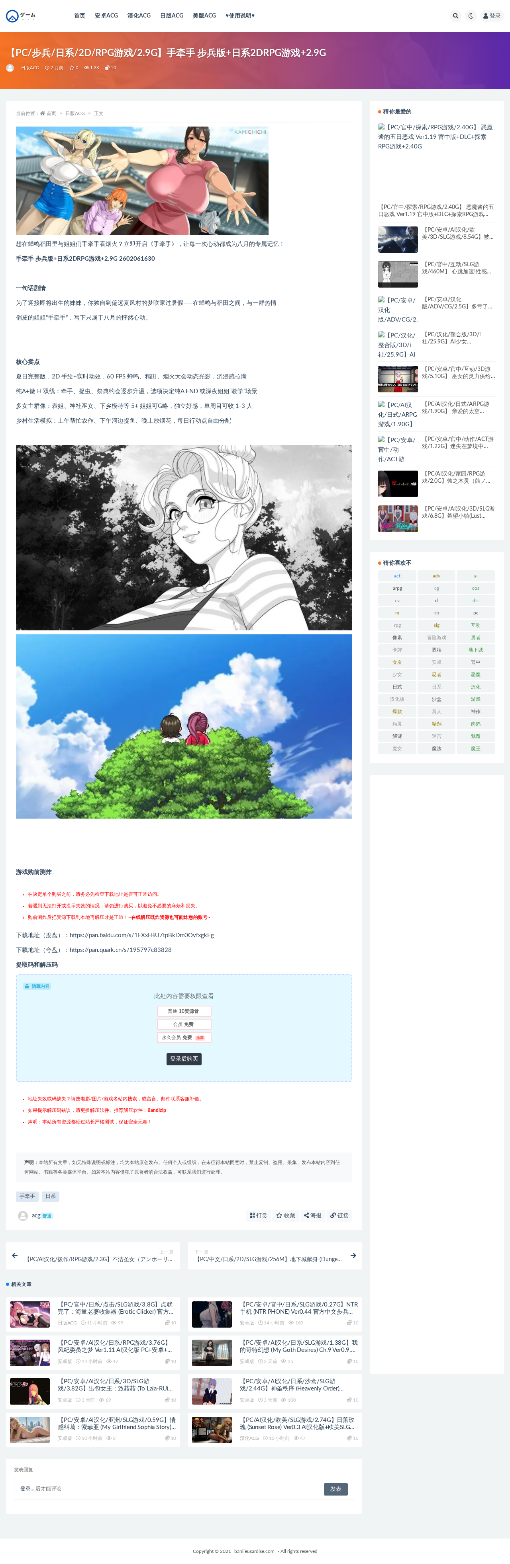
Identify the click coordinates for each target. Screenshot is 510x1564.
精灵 (397, 724)
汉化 (476, 686)
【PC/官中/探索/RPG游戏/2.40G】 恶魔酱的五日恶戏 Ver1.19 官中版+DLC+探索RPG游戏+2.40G (436, 214)
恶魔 (476, 674)
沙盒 (436, 699)
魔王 (476, 748)
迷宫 (436, 736)
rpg (397, 625)
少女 (397, 674)
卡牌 (397, 649)
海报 (315, 1216)
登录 (495, 16)
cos (475, 588)
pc (476, 612)
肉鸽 (476, 724)
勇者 (476, 637)
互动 (476, 625)
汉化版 (397, 699)
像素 (397, 637)
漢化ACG (139, 16)
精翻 (436, 724)
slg (436, 625)
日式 (397, 686)
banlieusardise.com (254, 1551)
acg (41, 1216)
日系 (50, 1196)
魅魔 (476, 736)
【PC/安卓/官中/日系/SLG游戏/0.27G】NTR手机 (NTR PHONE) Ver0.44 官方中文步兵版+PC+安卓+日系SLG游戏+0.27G (298, 1312)
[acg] (10, 68)
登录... (27, 1489)
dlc (476, 600)
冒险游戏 (436, 637)
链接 (342, 1216)
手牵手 (27, 1196)
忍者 (436, 674)
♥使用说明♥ (240, 16)
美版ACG (204, 16)
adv (436, 575)
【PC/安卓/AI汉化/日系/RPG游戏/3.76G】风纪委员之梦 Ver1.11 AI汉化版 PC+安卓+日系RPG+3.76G (115, 1350)
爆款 (397, 711)
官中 (476, 662)
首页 (79, 16)
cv (397, 600)
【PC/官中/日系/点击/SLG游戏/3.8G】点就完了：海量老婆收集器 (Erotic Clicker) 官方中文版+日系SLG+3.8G (116, 1312)
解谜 (397, 736)
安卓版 (247, 1322)
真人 (436, 711)
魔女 (397, 748)
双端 (436, 649)
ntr (436, 612)
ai (476, 575)
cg (436, 588)
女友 (397, 662)
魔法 (436, 748)
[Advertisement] (437, 1074)
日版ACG (171, 16)
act (397, 575)
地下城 (476, 649)
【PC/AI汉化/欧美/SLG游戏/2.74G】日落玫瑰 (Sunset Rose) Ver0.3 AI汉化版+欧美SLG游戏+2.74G (298, 1427)
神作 (476, 711)
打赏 (261, 1216)
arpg (397, 588)
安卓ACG (106, 16)
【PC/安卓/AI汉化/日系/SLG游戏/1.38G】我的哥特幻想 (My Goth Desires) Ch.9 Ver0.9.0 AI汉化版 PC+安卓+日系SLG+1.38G (298, 1350)
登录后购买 (184, 1059)
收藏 (288, 1216)
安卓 (436, 662)
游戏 (476, 699)
